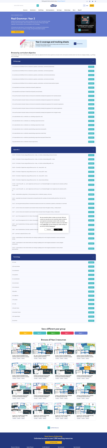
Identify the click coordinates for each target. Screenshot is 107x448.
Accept (58, 229)
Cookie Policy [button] (45, 224)
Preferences (49, 229)
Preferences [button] (52, 226)
